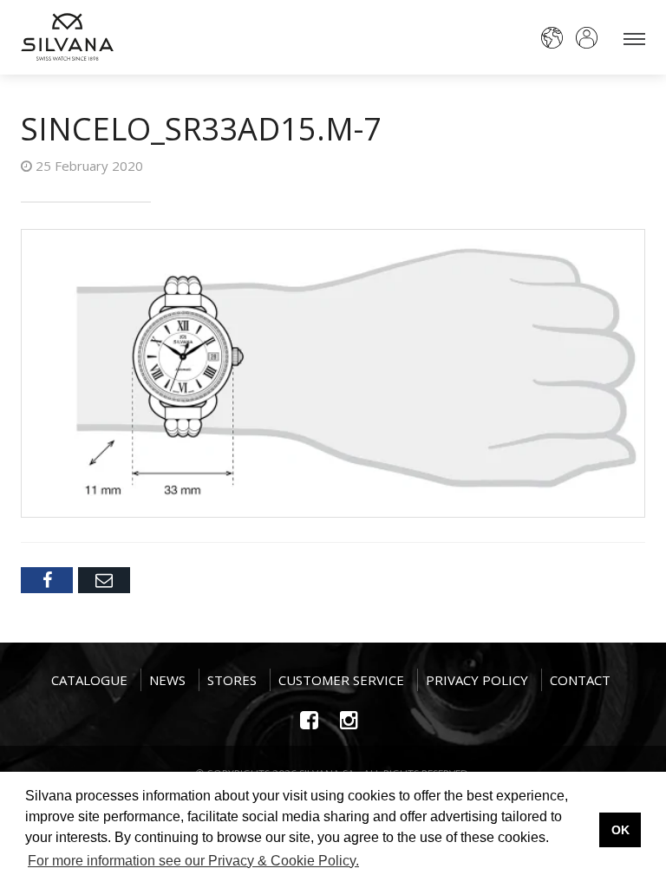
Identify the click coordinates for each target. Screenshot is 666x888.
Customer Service (341, 680)
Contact (580, 680)
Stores (232, 680)
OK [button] (620, 830)
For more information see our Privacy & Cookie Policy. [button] (193, 860)
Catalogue (89, 680)
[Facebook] (47, 580)
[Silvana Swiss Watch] (67, 37)
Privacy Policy (477, 680)
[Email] (104, 580)
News (167, 680)
